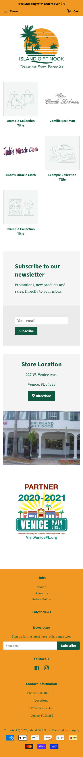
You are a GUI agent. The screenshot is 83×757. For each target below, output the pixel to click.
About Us (41, 593)
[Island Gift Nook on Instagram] (46, 669)
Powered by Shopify (65, 730)
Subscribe (26, 331)
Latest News (41, 612)
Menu (13, 11)
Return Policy (41, 599)
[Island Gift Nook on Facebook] (36, 669)
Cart (76, 11)
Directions (43, 396)
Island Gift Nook (40, 730)
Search (41, 587)
